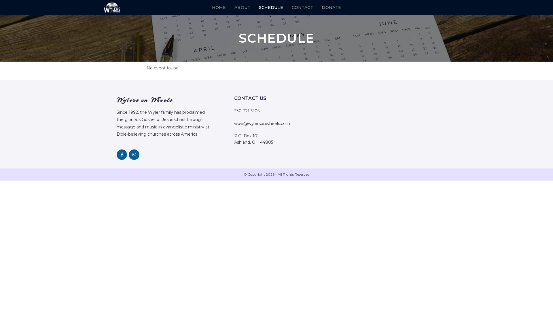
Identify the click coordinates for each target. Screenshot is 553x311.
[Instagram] (134, 154)
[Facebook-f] (122, 154)
